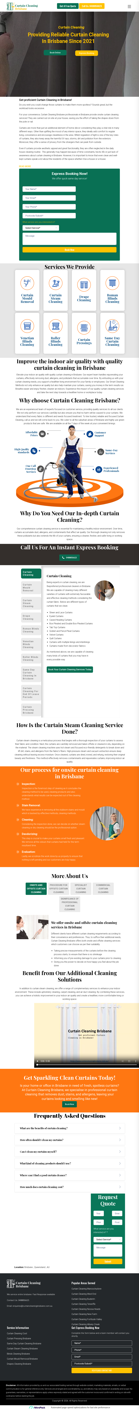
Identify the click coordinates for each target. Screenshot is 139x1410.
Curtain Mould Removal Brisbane (22, 1359)
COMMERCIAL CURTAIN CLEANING (103, 889)
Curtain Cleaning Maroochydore (86, 1288)
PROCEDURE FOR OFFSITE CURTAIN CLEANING (58, 889)
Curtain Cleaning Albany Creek (86, 1324)
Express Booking (86, 53)
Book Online (55, 53)
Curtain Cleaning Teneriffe (83, 1304)
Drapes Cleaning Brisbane (19, 1364)
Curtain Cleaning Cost (17, 1333)
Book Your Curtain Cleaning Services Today (69, 669)
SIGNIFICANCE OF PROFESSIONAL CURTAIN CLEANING (70, 904)
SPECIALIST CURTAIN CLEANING (81, 889)
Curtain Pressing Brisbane (19, 1338)
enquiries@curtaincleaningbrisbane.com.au (32, 1306)
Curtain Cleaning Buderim (83, 1299)
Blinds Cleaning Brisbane (18, 1353)
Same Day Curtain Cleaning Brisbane (24, 1343)
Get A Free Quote (68, 6)
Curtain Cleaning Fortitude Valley (87, 1319)
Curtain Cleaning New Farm (84, 1314)
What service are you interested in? (39, 222)
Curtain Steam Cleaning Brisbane (22, 1348)
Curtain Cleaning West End (84, 1294)
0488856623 (71, 558)
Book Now (69, 1104)
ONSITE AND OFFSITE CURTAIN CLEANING (36, 889)
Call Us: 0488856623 (92, 6)
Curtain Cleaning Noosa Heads (86, 1309)
